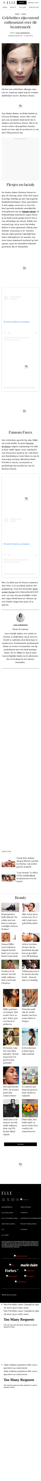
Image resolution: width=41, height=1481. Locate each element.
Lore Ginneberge (22, 33)
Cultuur (22, 7)
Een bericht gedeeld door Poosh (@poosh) (19, 574)
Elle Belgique (7, 1213)
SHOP (21, 2)
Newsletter (33, 3)
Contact (24, 1213)
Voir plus (21, 1144)
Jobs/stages (25, 1207)
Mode (5, 7)
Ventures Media (8, 1224)
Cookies (23, 1229)
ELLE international (10, 1218)
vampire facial (28, 211)
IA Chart (5, 1235)
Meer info (23, 1247)
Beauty (13, 7)
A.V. (3, 1229)
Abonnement (7, 1207)
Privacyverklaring (28, 1224)
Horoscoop (34, 7)
